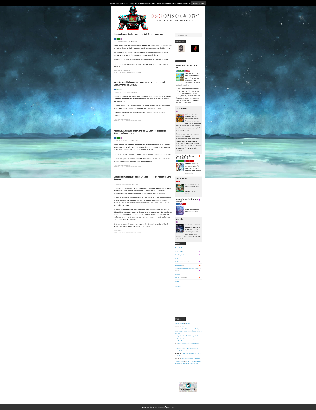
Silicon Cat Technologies (162, 406)
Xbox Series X (181, 70)
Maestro (188, 323)
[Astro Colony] (180, 229)
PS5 (177, 70)
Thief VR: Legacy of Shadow (192, 336)
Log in (172, 407)
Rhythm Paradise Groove (181, 262)
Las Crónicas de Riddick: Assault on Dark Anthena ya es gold (138, 34)
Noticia (121, 70)
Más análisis (178, 286)
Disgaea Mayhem (179, 248)
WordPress (168, 407)
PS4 (177, 204)
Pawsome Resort (181, 108)
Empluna (177, 258)
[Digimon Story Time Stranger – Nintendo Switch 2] (180, 168)
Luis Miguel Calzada (179, 323)
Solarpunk (177, 274)
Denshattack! (178, 265)
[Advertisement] (188, 301)
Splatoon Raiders (181, 178)
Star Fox (177, 277)
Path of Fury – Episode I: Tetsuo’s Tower (190, 358)
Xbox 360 (128, 70)
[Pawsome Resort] (180, 118)
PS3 (125, 70)
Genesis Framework (161, 407)
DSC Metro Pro (153, 407)
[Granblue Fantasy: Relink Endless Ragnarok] (180, 211)
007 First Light (178, 251)
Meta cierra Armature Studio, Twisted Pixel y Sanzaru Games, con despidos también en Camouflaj (188, 331)
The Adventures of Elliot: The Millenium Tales (186, 268)
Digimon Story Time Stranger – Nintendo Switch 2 (186, 157)
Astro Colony (180, 219)
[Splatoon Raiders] (180, 188)
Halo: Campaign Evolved (181, 255)
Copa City (177, 281)
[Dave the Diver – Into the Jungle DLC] (180, 77)
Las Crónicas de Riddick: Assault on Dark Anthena (130, 72)
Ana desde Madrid (179, 329)
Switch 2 (188, 70)
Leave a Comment (134, 41)
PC (123, 70)
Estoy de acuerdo (198, 3)
